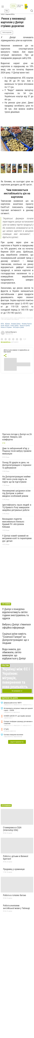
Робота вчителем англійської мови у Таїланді (16, 907)
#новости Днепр (25, 325)
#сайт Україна (5, 325)
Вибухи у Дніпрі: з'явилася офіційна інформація (16, 626)
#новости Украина (6, 327)
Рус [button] (7, 11)
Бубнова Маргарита (11, 332)
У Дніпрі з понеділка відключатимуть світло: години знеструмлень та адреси (15, 613)
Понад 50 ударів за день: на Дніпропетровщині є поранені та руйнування (16, 465)
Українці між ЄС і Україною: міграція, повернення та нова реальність (16, 678)
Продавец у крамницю (14, 869)
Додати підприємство (17, 742)
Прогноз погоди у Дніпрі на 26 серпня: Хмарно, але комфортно (17, 437)
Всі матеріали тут (17, 691)
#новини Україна (27, 324)
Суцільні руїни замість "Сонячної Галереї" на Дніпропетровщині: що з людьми (15, 638)
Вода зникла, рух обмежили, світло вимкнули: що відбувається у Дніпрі (14, 654)
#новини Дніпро (16, 324)
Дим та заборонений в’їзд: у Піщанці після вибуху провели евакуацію (16, 451)
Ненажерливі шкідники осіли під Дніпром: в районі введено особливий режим (16, 493)
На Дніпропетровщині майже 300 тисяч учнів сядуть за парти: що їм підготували (16, 479)
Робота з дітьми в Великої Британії (15, 857)
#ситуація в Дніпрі (18, 327)
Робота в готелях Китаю (14, 895)
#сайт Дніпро (14, 325)
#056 (2, 324)
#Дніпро (7, 324)
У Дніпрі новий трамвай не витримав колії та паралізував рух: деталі (17, 538)
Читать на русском (6, 32)
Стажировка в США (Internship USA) (12, 829)
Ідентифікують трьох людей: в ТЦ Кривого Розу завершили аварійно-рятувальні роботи (16, 507)
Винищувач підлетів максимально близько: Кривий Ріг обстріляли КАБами (13, 523)
